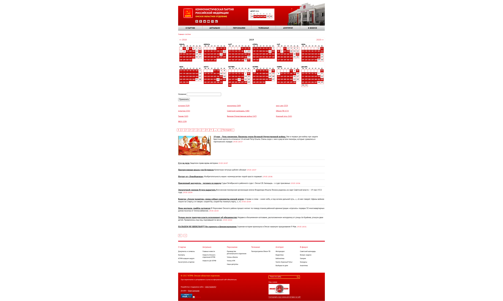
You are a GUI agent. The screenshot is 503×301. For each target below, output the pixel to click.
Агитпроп (288, 28)
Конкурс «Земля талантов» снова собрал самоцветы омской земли (211, 199)
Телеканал (263, 28)
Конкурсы (303, 262)
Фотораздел (280, 251)
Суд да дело (184, 163)
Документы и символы (186, 251)
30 (187, 60)
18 (194, 54)
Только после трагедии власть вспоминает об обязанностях (207, 217)
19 (208, 57)
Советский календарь (308, 251)
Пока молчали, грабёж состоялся (194, 208)
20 (212, 57)
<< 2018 (183, 40)
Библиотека (280, 258)
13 (200, 51)
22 (184, 57)
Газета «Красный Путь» (284, 262)
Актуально (214, 28)
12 (208, 54)
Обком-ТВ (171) (282, 111)
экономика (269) (234, 106)
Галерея (303, 258)
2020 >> (320, 40)
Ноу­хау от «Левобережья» (191, 176)
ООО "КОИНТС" (210, 287)
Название (182, 94)
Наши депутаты (232, 264)
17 (190, 54)
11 (194, 51)
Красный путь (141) (284, 116)
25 (255, 16)
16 (187, 54)
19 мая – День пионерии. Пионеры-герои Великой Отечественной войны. (250, 136)
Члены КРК (231, 261)
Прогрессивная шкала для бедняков (196, 170)
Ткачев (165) (183, 116)
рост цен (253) (282, 106)
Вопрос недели (305, 255)
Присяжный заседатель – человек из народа (199, 183)
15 (184, 54)
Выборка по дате (282, 266)
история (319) (184, 106)
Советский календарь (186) (238, 111)
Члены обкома (232, 257)
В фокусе (312, 28)
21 (181, 57)
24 (190, 57)
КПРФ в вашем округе (186, 258)
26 (258, 16)
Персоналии (239, 28)
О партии (190, 28)
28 (265, 16)
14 (181, 54)
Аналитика (304, 266)
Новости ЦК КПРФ (209, 261)
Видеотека (279, 255)
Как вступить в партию (186, 262)
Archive (188, 34)
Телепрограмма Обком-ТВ (260, 251)
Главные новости (209, 251)
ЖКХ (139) (182, 121)
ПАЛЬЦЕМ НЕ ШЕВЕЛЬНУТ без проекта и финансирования (207, 226)
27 (261, 16)
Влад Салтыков (193, 291)
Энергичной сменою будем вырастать (197, 190)
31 (190, 60)
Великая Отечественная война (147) (242, 116)
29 (184, 60)
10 (190, 51)
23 (187, 57)
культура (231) (184, 111)
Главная (181, 34)
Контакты (181, 255)
